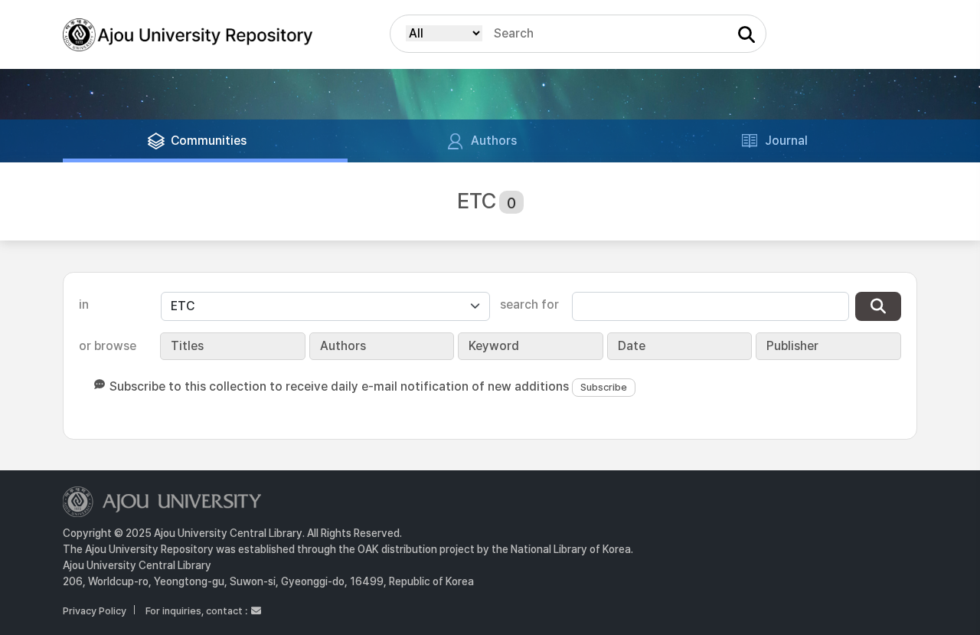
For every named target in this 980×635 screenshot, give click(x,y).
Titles (187, 346)
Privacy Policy (94, 611)
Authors (343, 346)
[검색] (878, 306)
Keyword (494, 346)
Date (631, 346)
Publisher (792, 346)
